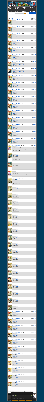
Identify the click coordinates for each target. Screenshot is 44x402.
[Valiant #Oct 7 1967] (10, 300)
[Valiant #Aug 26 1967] (10, 258)
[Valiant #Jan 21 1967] (10, 36)
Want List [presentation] (17, 34)
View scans (14, 22)
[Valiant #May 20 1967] (10, 155)
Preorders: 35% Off (10, 11)
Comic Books (17, 7)
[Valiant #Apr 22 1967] (10, 127)
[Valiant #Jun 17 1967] (10, 188)
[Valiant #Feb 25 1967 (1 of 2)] (10, 71)
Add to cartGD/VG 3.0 (17, 321)
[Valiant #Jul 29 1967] (10, 230)
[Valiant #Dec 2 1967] (10, 356)
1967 (33, 19)
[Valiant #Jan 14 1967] (10, 29)
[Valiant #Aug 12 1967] (10, 244)
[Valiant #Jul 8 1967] (10, 209)
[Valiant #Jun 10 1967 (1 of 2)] (10, 180)
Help (29, 1)
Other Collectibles (32, 11)
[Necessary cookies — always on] (31, 395)
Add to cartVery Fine (17, 29)
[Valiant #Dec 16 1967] (10, 370)
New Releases (10, 7)
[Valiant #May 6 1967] (10, 141)
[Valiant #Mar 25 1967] (10, 99)
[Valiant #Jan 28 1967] (10, 43)
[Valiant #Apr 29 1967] (10, 134)
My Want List (24, 11)
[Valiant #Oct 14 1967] (10, 307)
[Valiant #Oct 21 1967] (10, 314)
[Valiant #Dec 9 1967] (10, 363)
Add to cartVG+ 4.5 (23, 181)
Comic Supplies (24, 8)
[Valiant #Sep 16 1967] (10, 279)
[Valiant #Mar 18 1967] (10, 92)
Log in (12, 1)
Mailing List (32, 390)
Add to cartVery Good (17, 188)
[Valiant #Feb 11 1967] (10, 57)
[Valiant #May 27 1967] (10, 164)
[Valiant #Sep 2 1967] (10, 265)
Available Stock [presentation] (14, 20)
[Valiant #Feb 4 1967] (10, 50)
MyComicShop (12, 5)
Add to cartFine (17, 43)
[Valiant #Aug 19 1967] (10, 251)
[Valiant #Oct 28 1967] (10, 321)
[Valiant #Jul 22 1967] (10, 223)
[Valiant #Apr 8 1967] (10, 113)
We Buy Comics (9, 390)
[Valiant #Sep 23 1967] (10, 286)
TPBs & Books (17, 8)
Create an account (9, 1)
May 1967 (34, 138)
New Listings (10, 8)
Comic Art (16, 11)
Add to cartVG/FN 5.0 (17, 384)
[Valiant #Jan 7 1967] (10, 22)
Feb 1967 (34, 61)
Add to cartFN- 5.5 (23, 64)
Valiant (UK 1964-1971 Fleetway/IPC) (16, 19)
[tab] (14, 20)
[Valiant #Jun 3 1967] (10, 173)
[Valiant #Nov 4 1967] (10, 328)
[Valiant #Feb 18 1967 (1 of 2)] (10, 64)
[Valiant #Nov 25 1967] (10, 349)
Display (32, 18)
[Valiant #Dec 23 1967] (10, 377)
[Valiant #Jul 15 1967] (10, 216)
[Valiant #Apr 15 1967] (10, 120)
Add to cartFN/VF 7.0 (17, 22)
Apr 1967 (34, 117)
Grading (24, 1)
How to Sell (31, 7)
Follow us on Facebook (17, 390)
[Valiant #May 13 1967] (10, 148)
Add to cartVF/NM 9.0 (17, 113)
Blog (28, 1)
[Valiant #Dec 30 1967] (10, 384)
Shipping (26, 1)
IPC (35, 19)
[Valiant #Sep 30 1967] (10, 293)
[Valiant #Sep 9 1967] (10, 272)
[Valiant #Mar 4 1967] (10, 78)
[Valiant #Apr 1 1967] (10, 106)
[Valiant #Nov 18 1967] (10, 342)
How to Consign (32, 8)
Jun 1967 (34, 170)
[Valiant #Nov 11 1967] (10, 335)
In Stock (12, 18)
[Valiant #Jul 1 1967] (10, 202)
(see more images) (9, 73)
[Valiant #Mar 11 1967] (10, 85)
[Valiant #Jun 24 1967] (10, 195)
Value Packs (24, 7)
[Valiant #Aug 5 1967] (10, 237)
